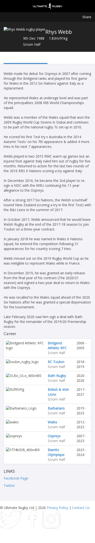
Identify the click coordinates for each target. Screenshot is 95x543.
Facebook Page (16, 478)
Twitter (9, 485)
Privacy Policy (57, 507)
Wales (52, 422)
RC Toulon (56, 361)
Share (86, 17)
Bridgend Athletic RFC (57, 345)
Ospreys (54, 436)
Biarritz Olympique (56, 452)
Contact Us (81, 507)
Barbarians (56, 408)
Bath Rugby (57, 375)
